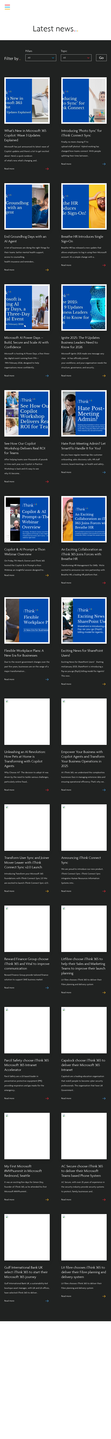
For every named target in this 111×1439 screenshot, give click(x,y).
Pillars (28, 51)
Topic (64, 51)
